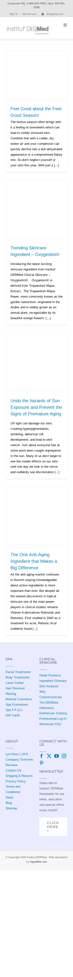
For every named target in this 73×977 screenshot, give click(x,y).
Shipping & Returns (19, 776)
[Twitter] (49, 756)
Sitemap (11, 808)
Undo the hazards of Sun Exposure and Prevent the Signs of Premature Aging (36, 407)
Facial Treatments (18, 672)
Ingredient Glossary (53, 681)
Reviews (12, 765)
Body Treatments (17, 677)
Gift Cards (13, 715)
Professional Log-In (52, 718)
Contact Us (13, 770)
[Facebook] (41, 756)
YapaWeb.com (38, 861)
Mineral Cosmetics (19, 699)
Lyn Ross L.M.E (17, 754)
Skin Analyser (49, 686)
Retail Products (50, 675)
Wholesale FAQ (50, 724)
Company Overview (19, 759)
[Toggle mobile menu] (65, 25)
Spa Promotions (17, 704)
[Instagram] (64, 756)
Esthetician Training (53, 713)
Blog (9, 803)
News (9, 797)
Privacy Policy (16, 781)
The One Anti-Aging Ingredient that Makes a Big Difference (33, 561)
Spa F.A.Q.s (14, 710)
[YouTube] (56, 756)
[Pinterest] (41, 763)
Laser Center (15, 683)
